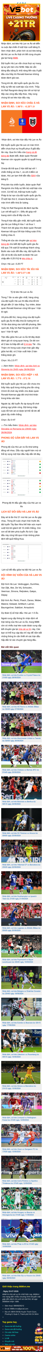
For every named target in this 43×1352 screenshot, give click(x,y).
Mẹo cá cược (10, 1344)
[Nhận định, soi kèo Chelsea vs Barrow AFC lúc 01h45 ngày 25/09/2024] (21, 766)
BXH (33, 175)
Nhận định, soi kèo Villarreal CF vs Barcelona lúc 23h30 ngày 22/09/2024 (21, 865)
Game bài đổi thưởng (13, 1326)
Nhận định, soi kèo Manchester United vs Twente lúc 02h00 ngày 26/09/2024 (21, 739)
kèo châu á (27, 258)
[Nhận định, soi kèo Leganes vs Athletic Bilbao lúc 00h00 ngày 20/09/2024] (21, 924)
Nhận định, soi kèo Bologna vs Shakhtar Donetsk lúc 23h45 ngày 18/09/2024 (21, 992)
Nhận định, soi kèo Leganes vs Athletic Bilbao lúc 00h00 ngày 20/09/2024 (21, 929)
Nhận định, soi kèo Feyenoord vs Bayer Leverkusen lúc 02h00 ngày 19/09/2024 (17, 960)
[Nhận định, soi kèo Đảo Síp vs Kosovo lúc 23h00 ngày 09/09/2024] (21, 1272)
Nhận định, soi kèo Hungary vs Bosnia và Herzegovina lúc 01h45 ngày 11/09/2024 (18, 1213)
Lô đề (7, 1338)
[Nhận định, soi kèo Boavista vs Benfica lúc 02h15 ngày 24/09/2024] (21, 798)
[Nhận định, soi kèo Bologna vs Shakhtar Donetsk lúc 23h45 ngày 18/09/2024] (21, 988)
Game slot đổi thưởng (13, 1329)
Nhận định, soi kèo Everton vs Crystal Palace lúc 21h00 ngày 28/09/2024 (21, 676)
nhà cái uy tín (25, 628)
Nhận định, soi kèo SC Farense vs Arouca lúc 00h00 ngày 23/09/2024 (20, 834)
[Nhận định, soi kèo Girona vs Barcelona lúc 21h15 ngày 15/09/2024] (21, 1082)
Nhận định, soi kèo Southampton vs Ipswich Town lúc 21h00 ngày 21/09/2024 (19, 897)
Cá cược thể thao (11, 1332)
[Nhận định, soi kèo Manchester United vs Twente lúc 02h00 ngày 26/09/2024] (21, 735)
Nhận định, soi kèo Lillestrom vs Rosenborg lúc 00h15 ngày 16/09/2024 (20, 1055)
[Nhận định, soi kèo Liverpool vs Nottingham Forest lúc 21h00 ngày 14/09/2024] (21, 1114)
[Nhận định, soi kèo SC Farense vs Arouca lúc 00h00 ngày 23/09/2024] (21, 830)
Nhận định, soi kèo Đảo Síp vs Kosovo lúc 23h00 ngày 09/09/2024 (21, 1276)
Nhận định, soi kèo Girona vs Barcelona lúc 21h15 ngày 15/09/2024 (19, 1087)
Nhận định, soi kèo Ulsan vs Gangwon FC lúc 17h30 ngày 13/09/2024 (20, 1150)
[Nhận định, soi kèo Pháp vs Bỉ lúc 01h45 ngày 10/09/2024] (21, 1240)
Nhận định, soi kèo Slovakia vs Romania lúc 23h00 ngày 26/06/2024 (19, 428)
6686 (15, 57)
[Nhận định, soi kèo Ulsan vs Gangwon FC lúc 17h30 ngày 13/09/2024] (21, 1146)
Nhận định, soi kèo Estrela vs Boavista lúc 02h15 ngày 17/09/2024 (21, 1023)
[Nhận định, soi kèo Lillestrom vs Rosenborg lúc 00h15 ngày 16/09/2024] (21, 1051)
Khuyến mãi (9, 1341)
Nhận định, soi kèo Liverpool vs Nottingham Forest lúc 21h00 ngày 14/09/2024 (19, 1118)
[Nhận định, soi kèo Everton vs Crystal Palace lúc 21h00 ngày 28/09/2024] (21, 672)
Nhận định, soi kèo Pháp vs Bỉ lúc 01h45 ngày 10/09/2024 (20, 1245)
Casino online (10, 1335)
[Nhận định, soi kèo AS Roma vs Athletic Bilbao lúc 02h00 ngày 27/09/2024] (21, 703)
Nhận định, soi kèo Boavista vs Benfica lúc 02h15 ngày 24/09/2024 (19, 802)
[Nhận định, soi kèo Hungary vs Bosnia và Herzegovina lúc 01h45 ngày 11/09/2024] (21, 1209)
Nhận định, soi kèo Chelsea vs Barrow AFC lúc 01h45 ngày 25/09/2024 (20, 770)
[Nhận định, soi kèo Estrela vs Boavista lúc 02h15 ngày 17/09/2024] (21, 1019)
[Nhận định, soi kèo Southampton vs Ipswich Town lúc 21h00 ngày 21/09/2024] (21, 893)
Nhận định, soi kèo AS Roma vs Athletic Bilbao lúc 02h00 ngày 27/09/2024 (20, 707)
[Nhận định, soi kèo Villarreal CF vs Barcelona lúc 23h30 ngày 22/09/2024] (21, 861)
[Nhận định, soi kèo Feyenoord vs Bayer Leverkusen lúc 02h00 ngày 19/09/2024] (21, 956)
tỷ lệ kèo (28, 344)
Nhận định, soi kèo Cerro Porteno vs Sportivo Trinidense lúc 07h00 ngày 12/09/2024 (20, 1181)
